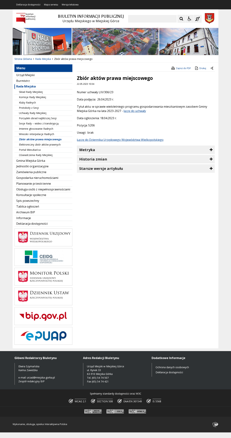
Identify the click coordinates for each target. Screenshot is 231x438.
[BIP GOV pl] (43, 324)
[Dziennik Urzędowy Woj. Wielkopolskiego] (43, 245)
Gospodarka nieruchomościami (37, 178)
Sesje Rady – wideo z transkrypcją (39, 123)
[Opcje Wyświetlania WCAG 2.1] (189, 19)
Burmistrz (23, 81)
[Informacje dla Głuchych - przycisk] (198, 19)
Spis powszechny (27, 201)
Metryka (87, 149)
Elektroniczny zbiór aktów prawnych (40, 144)
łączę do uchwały (135, 111)
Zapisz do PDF (183, 68)
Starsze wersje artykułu (101, 168)
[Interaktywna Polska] (215, 424)
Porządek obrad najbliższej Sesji (37, 118)
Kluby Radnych (27, 102)
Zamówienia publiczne (31, 172)
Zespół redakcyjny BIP (31, 381)
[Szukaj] (181, 19)
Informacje (23, 218)
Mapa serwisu (51, 5)
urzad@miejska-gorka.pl (41, 377)
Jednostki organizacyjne (32, 166)
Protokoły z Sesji (29, 107)
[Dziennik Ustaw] (43, 304)
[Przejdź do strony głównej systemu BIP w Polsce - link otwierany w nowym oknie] (26, 18)
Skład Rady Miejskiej (31, 92)
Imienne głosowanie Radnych (36, 128)
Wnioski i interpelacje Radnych (36, 134)
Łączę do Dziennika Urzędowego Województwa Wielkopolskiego (120, 140)
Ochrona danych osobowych (172, 367)
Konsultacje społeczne (31, 195)
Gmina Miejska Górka (30, 161)
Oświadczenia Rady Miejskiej (36, 155)
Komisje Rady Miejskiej (32, 97)
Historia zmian (93, 159)
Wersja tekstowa (70, 5)
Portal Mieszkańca (30, 149)
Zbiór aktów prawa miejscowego (40, 139)
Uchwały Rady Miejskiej (32, 113)
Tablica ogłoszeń (27, 206)
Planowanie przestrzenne (33, 184)
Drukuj (202, 68)
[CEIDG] (43, 265)
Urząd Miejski (25, 75)
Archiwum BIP (25, 212)
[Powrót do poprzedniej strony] (212, 68)
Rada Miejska (26, 86)
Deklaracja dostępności (28, 5)
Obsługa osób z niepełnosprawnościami (43, 189)
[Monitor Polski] (43, 285)
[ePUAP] (43, 344)
